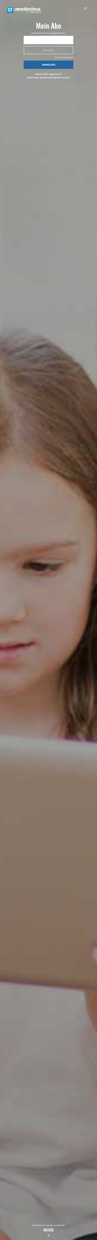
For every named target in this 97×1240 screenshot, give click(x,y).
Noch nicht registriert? (48, 74)
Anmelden (48, 64)
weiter (48, 1230)
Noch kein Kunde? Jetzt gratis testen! (48, 77)
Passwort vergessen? (64, 57)
